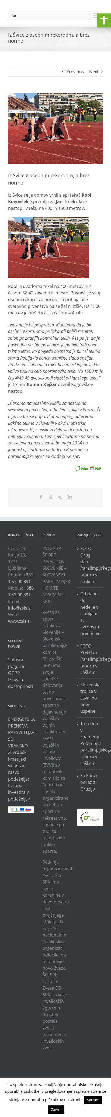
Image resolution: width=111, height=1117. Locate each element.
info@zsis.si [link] (20, 608)
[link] (104, 20)
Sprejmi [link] (93, 1099)
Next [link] (94, 72)
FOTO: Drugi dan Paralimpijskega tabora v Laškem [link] (90, 564)
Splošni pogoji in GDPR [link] (17, 666)
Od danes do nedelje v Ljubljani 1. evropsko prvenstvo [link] (90, 613)
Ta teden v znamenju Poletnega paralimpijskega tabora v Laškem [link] (90, 743)
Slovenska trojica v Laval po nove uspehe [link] (90, 698)
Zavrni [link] (56, 1109)
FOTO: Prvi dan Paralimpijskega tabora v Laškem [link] (90, 659)
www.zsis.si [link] (19, 621)
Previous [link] (75, 72)
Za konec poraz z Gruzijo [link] (89, 782)
